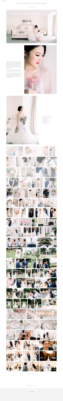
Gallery (33, 394)
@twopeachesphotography (32, 385)
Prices (30, 394)
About (39, 394)
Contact (27, 394)
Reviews (36, 394)
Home (24, 394)
